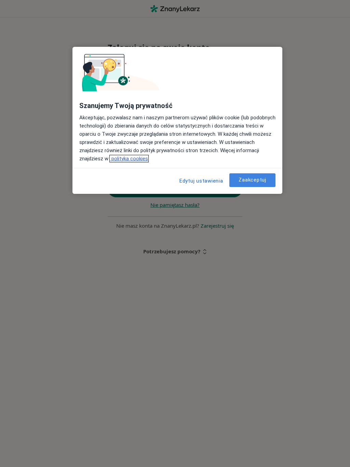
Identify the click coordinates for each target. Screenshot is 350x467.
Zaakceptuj (252, 180)
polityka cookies (129, 159)
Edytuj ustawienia (201, 181)
